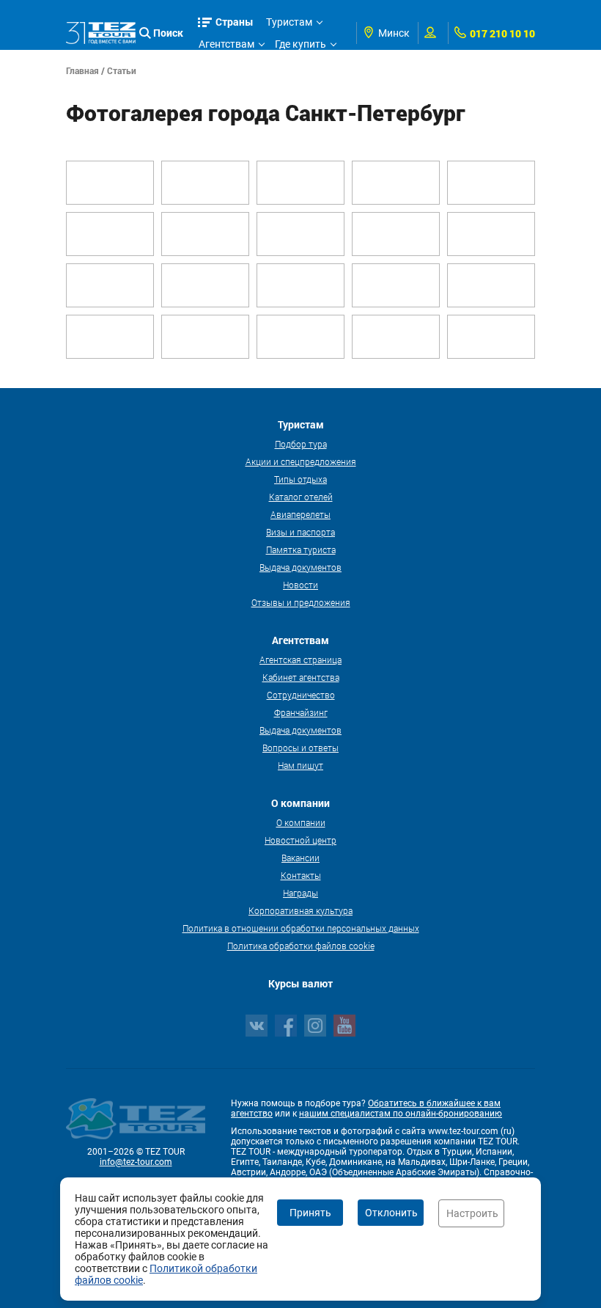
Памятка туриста (301, 549)
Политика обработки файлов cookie (301, 945)
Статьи (121, 70)
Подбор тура (301, 444)
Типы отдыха (300, 479)
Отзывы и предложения (300, 602)
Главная (82, 70)
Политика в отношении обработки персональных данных (300, 928)
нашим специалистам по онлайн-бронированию (400, 1113)
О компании (300, 822)
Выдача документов (300, 567)
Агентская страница (300, 659)
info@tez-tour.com (136, 1162)
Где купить (300, 44)
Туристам (289, 22)
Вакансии (300, 857)
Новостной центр (300, 840)
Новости (300, 585)
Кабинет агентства (300, 677)
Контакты (301, 875)
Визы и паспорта (300, 532)
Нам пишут (300, 765)
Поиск (168, 33)
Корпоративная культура (300, 910)
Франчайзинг (301, 712)
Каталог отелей (301, 497)
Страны (234, 22)
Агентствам (226, 44)
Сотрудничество (301, 695)
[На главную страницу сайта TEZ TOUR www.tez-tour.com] (101, 32)
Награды (300, 893)
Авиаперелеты (300, 514)
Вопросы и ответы (300, 747)
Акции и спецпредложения (301, 461)
